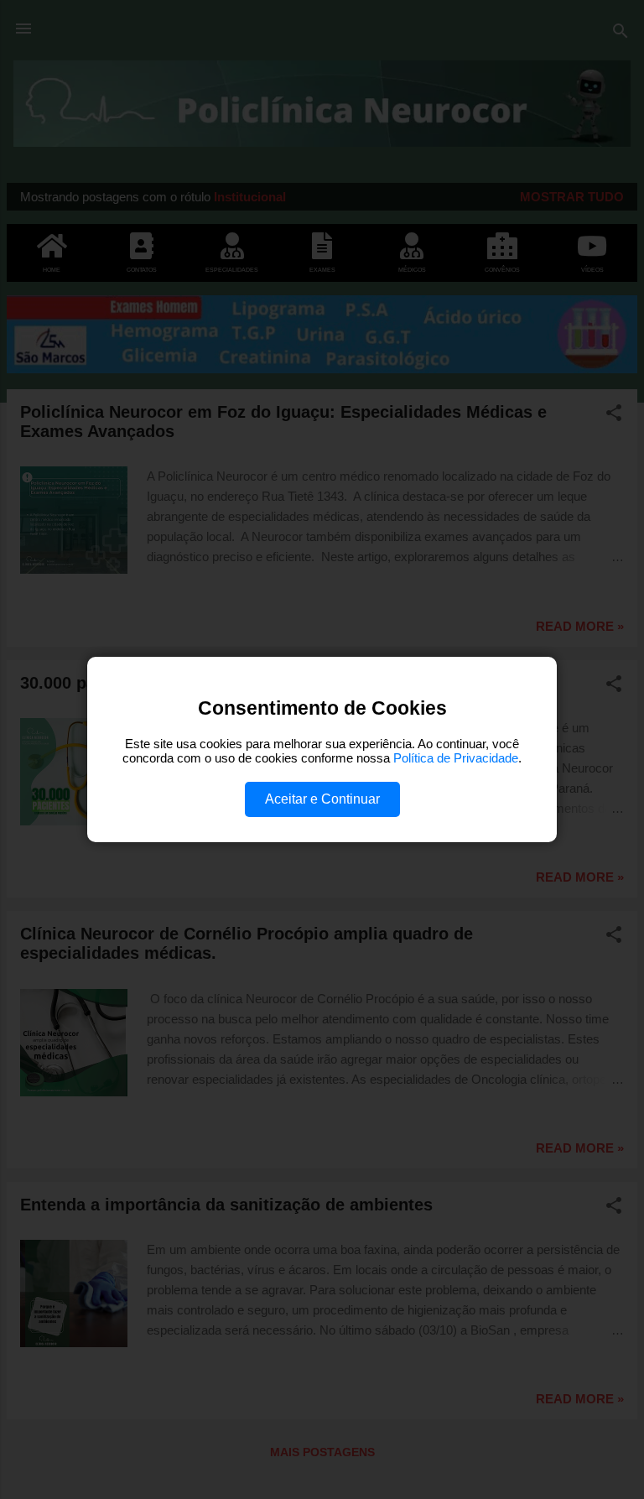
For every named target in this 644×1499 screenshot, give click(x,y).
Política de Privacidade (455, 758)
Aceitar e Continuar (322, 799)
